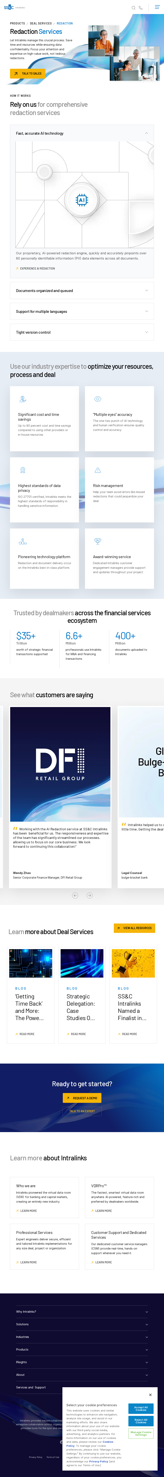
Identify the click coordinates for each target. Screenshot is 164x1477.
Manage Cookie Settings (141, 1433)
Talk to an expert (82, 1111)
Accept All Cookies (141, 1408)
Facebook (62, 1442)
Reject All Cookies (141, 1421)
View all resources (137, 928)
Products (17, 23)
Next (90, 895)
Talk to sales (31, 73)
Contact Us (140, 8)
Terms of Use (52, 1457)
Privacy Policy (35, 1457)
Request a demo (85, 1098)
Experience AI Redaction (37, 268)
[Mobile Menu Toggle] (157, 6)
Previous (75, 895)
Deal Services (41, 23)
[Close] (150, 1394)
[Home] (15, 8)
